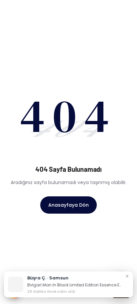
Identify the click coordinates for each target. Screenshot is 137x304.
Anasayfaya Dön (68, 205)
